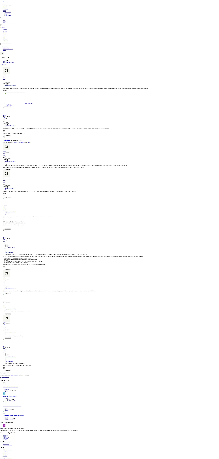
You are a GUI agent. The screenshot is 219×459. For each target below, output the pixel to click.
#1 (5, 86)
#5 (5, 214)
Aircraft (28, 142)
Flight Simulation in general (10, 419)
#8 (5, 310)
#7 (5, 289)
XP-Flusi (6, 417)
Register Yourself (3, 377)
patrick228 (7, 389)
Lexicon (4, 38)
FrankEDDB (6, 140)
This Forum (5, 32)
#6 (5, 248)
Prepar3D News (6, 437)
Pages (4, 35)
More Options (5, 41)
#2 (5, 126)
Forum (4, 36)
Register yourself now (14, 375)
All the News (5, 435)
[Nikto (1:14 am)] (4, 426)
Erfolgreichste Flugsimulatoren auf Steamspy (13, 415)
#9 (5, 333)
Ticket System (5, 451)
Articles (4, 34)
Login (4, 20)
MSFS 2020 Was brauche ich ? (10, 396)
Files (3, 37)
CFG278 (11, 133)
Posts (4, 79)
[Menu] (0, 17)
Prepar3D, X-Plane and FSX (19, 142)
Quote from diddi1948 (9, 252)
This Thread (5, 31)
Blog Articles (5, 39)
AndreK (6, 398)
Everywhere (5, 29)
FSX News (5, 439)
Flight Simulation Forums (7, 445)
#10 (5, 357)
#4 (5, 189)
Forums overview (6, 444)
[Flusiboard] (8, 25)
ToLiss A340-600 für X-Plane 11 (10, 387)
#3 (5, 162)
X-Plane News (5, 438)
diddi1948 (4, 61)
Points (4, 77)
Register (4, 21)
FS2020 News (5, 436)
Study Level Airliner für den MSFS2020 (12, 406)
